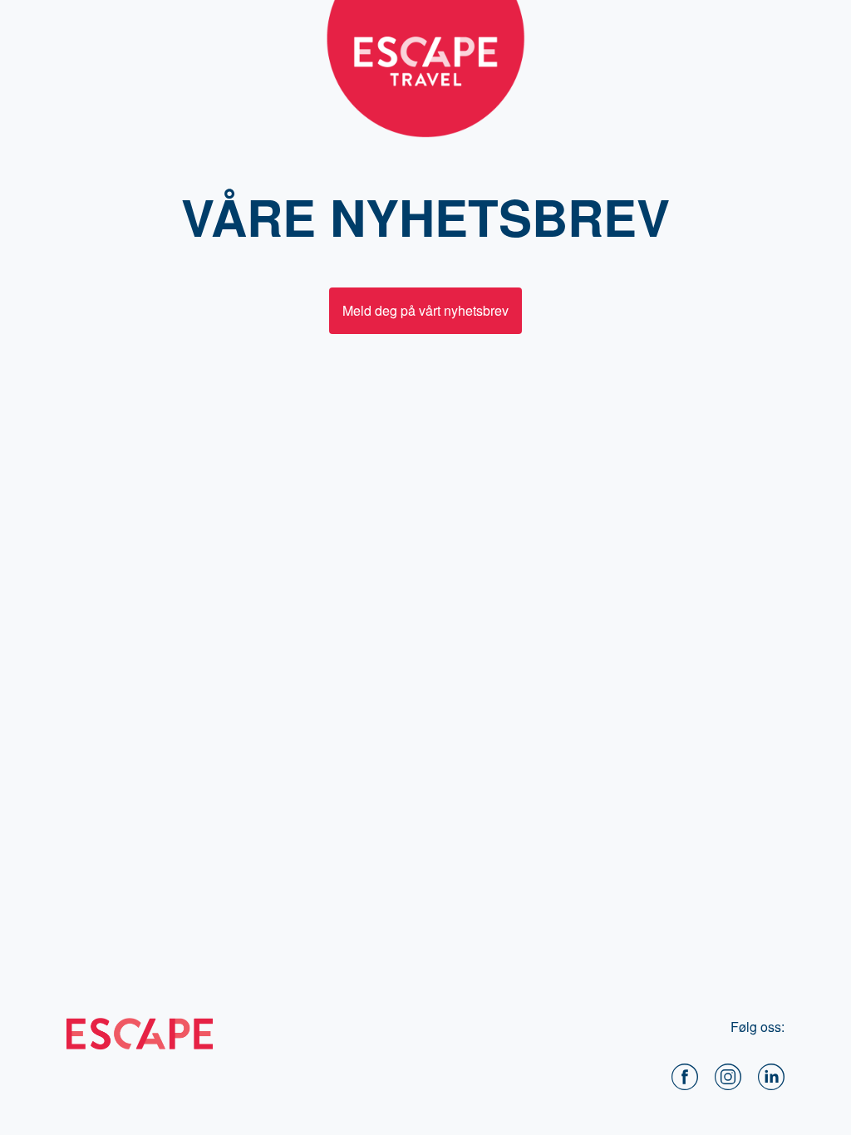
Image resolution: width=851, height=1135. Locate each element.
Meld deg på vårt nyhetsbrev (425, 310)
